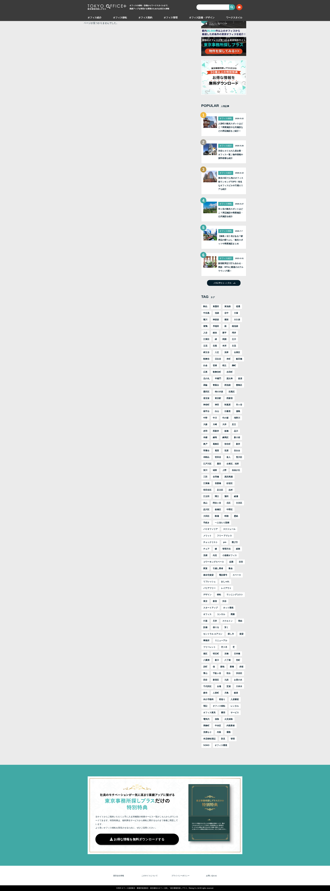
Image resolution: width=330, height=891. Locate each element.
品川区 (206, 509)
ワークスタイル (234, 17)
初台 (228, 673)
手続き (206, 523)
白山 (217, 411)
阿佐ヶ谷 (217, 503)
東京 (205, 601)
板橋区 (218, 509)
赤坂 (241, 667)
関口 (217, 496)
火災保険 (228, 719)
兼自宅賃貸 (208, 575)
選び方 (235, 542)
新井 (238, 444)
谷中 (226, 313)
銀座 (236, 693)
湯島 (238, 411)
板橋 (226, 431)
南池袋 (235, 326)
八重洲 (206, 660)
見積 (205, 555)
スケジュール (229, 529)
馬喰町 (206, 725)
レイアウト (226, 588)
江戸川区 (207, 464)
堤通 (238, 306)
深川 (205, 470)
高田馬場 (228, 477)
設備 (205, 627)
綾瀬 (236, 496)
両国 (224, 339)
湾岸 (234, 333)
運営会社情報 (118, 876)
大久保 (237, 319)
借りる (216, 627)
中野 (205, 418)
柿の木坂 (219, 392)
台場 (219, 686)
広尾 (205, 372)
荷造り (222, 699)
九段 (226, 680)
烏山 (205, 503)
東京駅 (218, 398)
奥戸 (205, 444)
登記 (205, 706)
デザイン (207, 594)
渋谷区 (239, 673)
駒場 (217, 516)
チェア (206, 549)
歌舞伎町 (217, 372)
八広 (217, 352)
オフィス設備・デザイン (202, 17)
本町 (228, 359)
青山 (205, 673)
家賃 (205, 568)
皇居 (240, 378)
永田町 (229, 372)
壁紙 (236, 516)
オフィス (207, 614)
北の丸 (206, 378)
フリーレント (209, 647)
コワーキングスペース (213, 562)
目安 (241, 562)
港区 (205, 653)
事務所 (206, 640)
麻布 (205, 693)
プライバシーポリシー (180, 876)
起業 (231, 562)
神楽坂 (216, 319)
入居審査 (235, 699)
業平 (224, 333)
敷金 (231, 568)
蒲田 (226, 496)
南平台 (206, 411)
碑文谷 (206, 352)
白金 (205, 365)
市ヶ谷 (239, 405)
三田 (205, 477)
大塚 (236, 313)
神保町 (206, 405)
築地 (222, 667)
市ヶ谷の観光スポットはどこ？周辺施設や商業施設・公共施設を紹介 (230, 212)
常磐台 (206, 450)
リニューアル (221, 640)
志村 (231, 490)
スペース (237, 575)
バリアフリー (209, 588)
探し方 (231, 634)
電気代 (206, 719)
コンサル (221, 614)
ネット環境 (228, 608)
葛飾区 (216, 444)
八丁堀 (227, 660)
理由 (240, 621)
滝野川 (237, 418)
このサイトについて (149, 876)
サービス (235, 712)
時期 (226, 516)
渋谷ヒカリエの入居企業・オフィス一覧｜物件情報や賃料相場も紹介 (230, 154)
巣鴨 (205, 326)
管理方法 (226, 549)
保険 (217, 719)
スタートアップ (210, 608)
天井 (215, 621)
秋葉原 (227, 405)
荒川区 (239, 457)
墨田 (219, 464)
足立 (234, 424)
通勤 (228, 732)
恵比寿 (229, 378)
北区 (228, 503)
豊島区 (239, 385)
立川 (234, 339)
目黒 (215, 346)
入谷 (205, 333)
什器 (205, 621)
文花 (234, 346)
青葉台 (216, 385)
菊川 (205, 319)
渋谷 (224, 601)
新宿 (215, 601)
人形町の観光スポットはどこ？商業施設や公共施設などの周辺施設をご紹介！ (230, 127)
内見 (215, 555)
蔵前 (226, 319)
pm (224, 542)
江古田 (206, 496)
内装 (219, 732)
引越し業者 (218, 568)
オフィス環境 (221, 745)
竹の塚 (225, 418)
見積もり (207, 732)
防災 (223, 739)
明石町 (216, 653)
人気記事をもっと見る (222, 283)
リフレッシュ (209, 581)
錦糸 (215, 333)
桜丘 (224, 365)
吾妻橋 (218, 483)
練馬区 (225, 437)
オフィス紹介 (95, 17)
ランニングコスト (234, 594)
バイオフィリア (210, 529)
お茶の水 (238, 680)
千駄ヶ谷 (217, 673)
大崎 (215, 424)
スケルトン (227, 621)
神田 (217, 405)
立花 (205, 346)
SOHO (206, 745)
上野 (224, 470)
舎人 (228, 457)
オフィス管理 (171, 17)
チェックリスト (210, 542)
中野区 (229, 509)
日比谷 (218, 359)
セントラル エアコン (212, 634)
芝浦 (228, 686)
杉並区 (229, 483)
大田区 (206, 516)
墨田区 (206, 392)
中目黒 (206, 313)
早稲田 (216, 326)
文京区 (239, 503)
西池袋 (227, 385)
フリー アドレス (224, 536)
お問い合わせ (211, 876)
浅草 (226, 352)
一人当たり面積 (222, 523)
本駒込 (206, 457)
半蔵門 (218, 378)
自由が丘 (236, 470)
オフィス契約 (145, 17)
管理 (233, 739)
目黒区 (232, 392)
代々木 (224, 647)
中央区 (218, 725)
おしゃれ (225, 581)
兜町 (238, 660)
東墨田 (216, 306)
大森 (205, 424)
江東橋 (206, 483)
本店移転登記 (209, 739)
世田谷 (218, 457)
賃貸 (241, 634)
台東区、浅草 (232, 464)
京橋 (226, 653)
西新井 (216, 431)
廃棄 (233, 614)
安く (226, 627)
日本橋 (237, 653)
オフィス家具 (209, 712)
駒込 (205, 306)
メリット (207, 536)
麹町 (234, 365)
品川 (236, 431)
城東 (215, 470)
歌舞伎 (206, 359)
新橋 (232, 667)
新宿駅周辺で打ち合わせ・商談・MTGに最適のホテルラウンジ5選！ (230, 267)
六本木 (239, 686)
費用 (223, 712)
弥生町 (227, 444)
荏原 (226, 450)
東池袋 (227, 306)
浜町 (205, 667)
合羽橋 (216, 477)
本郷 (205, 437)
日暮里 (227, 411)
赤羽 (205, 431)
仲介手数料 (208, 699)
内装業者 (230, 725)
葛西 (217, 450)
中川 (215, 418)
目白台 (237, 450)
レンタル (235, 706)
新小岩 (237, 437)
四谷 (205, 680)
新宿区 (216, 680)
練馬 (215, 437)
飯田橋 (239, 359)
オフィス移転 (120, 17)
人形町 (216, 693)
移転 (219, 594)
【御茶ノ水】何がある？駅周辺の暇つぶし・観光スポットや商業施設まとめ (230, 240)
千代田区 (207, 686)
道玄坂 (206, 398)
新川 (217, 660)
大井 (224, 424)
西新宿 (229, 398)
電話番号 (223, 575)
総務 (238, 549)
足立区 (220, 490)
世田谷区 (207, 490)
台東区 (237, 352)
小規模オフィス (229, 555)
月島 (226, 693)
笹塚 (215, 365)
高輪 (205, 385)
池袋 (217, 313)
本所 (224, 346)
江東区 (206, 339)
